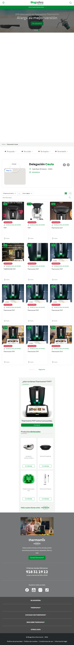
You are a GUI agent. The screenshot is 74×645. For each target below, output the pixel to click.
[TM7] (13, 213)
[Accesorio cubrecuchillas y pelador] (28, 446)
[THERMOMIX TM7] (13, 254)
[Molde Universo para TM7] (28, 479)
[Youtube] (34, 590)
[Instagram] (40, 590)
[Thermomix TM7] (37, 254)
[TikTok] (47, 590)
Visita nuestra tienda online (36, 7)
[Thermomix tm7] (61, 213)
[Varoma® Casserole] (45, 446)
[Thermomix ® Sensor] (45, 479)
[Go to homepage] (37, 3)
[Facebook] (27, 590)
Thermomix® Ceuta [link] (12, 144)
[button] (70, 2)
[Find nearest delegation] (3, 2)
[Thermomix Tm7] (61, 336)
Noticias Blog (8, 222)
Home (3, 144)
